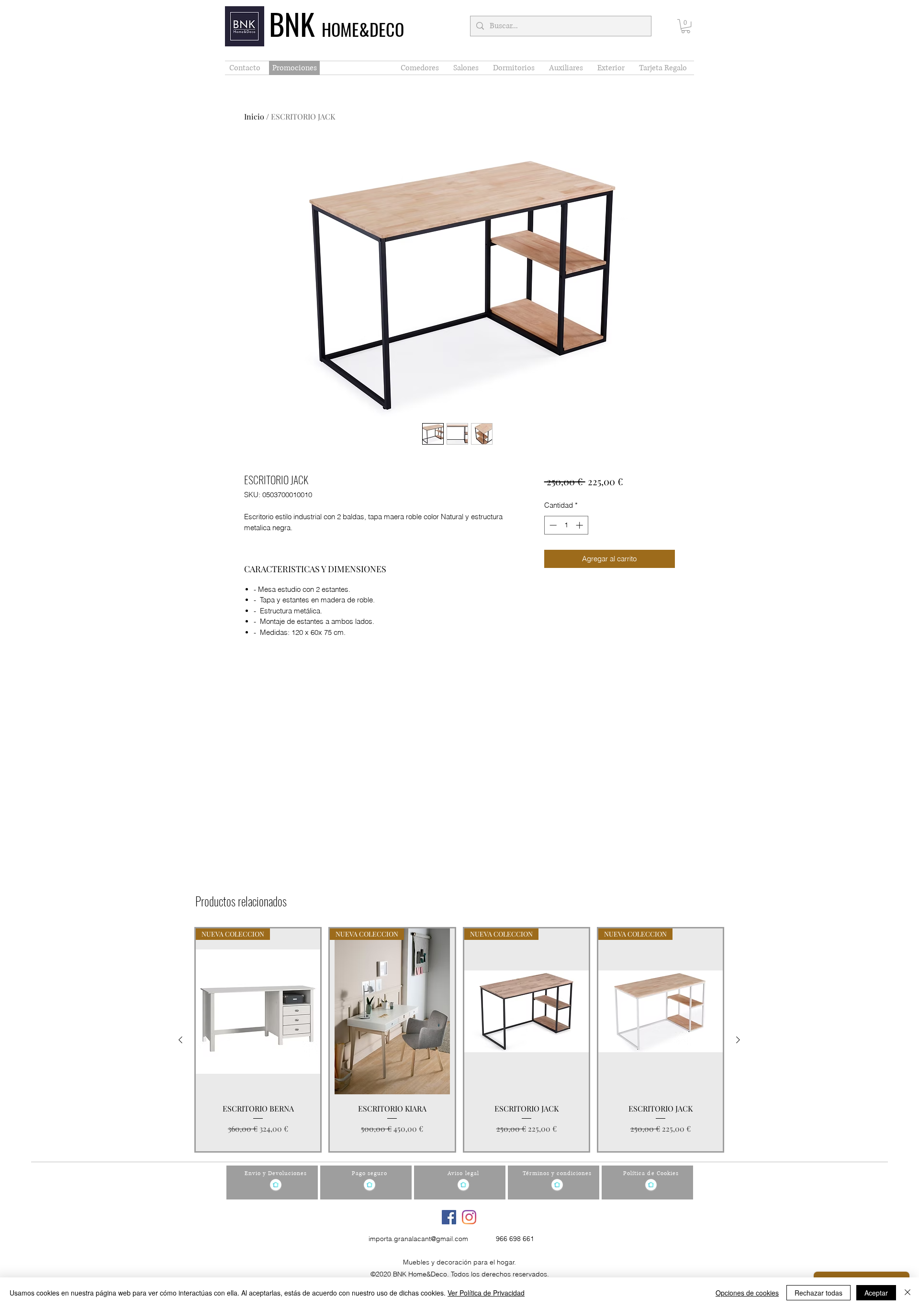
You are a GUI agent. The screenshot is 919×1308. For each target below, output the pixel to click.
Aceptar (876, 1292)
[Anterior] (180, 1040)
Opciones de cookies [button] (747, 1292)
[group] (459, 1039)
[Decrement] (552, 525)
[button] (685, 26)
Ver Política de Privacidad (486, 1292)
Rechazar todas (818, 1292)
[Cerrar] (907, 1292)
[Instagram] (469, 1217)
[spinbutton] (566, 525)
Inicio (254, 116)
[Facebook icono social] (449, 1217)
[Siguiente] (738, 1040)
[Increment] (580, 525)
